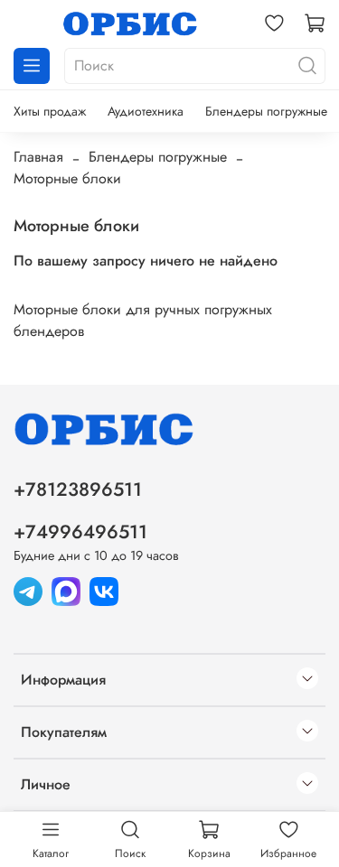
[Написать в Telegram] (28, 590)
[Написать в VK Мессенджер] (103, 590)
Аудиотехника (146, 111)
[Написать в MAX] (66, 590)
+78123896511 (78, 489)
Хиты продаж (50, 111)
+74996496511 (80, 531)
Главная (38, 156)
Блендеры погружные (266, 111)
